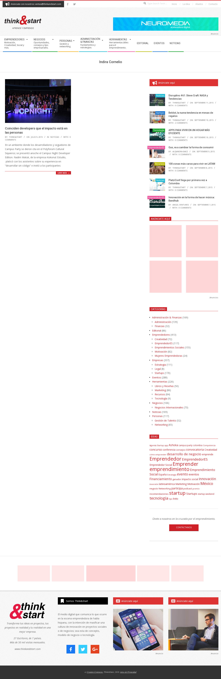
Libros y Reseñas (164, 386)
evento (182, 474)
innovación (207, 478)
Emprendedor (165, 458)
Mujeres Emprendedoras (168, 355)
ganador (176, 479)
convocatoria (195, 449)
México (206, 483)
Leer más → (63, 173)
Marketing (160, 390)
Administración (163, 322)
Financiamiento (161, 479)
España (163, 474)
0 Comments (181, 105)
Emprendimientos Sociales (169, 347)
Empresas (157, 360)
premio (196, 488)
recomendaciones (159, 493)
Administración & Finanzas (167, 317)
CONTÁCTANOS (184, 527)
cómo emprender (158, 454)
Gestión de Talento (165, 420)
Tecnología (158, 130)
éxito (175, 498)
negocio (154, 488)
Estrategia (160, 364)
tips (170, 498)
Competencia (209, 445)
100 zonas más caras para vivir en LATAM (192, 163)
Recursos (159, 163)
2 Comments (181, 123)
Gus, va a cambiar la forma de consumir (191, 147)
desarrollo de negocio (184, 454)
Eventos (156, 377)
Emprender (185, 464)
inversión (154, 484)
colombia (197, 445)
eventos (194, 474)
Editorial (156, 330)
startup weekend (206, 493)
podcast (187, 488)
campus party (185, 445)
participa (177, 488)
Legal (158, 368)
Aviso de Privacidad (128, 672)
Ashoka (173, 445)
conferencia (169, 449)
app (166, 445)
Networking (161, 424)
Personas (157, 416)
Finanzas (160, 326)
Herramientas (159, 381)
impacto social (190, 479)
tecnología (159, 498)
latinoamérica (167, 484)
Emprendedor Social (161, 464)
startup (177, 493)
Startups (160, 112)
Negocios (157, 403)
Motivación (161, 351)
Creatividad (161, 339)
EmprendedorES (156, 147)
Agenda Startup (157, 445)
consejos (180, 449)
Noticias (54, 137)
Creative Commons (95, 672)
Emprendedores (161, 334)
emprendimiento (169, 469)
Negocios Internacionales (169, 407)
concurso (156, 449)
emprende (207, 454)
